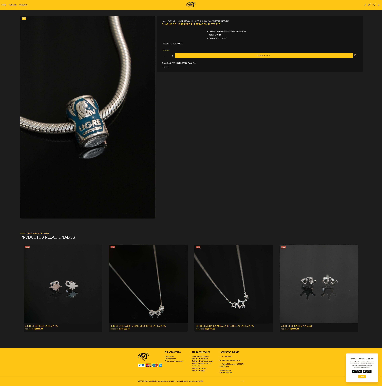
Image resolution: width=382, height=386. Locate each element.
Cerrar (362, 376)
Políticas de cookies (199, 368)
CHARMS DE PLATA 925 (185, 21)
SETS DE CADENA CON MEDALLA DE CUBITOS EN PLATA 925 (138, 326)
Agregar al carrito (263, 55)
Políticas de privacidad (200, 359)
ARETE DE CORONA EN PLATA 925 (296, 326)
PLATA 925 (171, 21)
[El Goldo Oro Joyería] (191, 5)
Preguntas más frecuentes (174, 361)
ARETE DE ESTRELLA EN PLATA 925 (41, 326)
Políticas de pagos (198, 371)
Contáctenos (169, 356)
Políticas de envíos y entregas (202, 361)
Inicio (163, 21)
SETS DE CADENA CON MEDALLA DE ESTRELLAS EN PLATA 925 (225, 326)
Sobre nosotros (170, 359)
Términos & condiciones (200, 356)
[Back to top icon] (242, 381)
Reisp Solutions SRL (196, 381)
